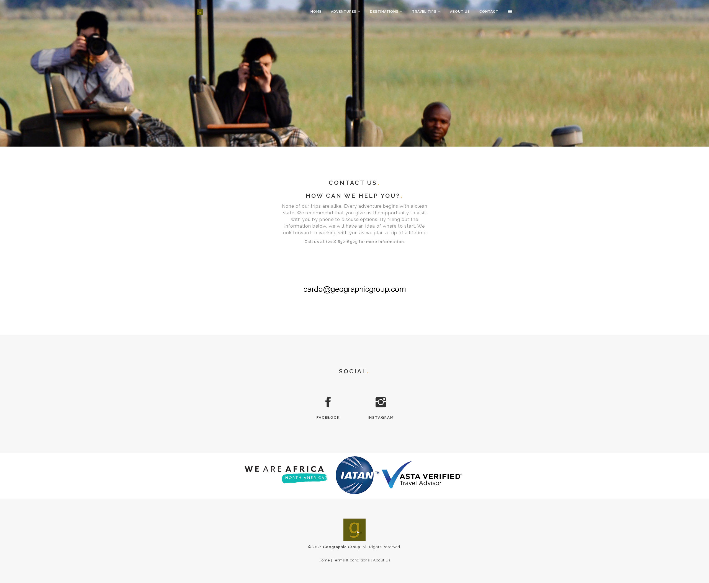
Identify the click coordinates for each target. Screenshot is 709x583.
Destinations (384, 12)
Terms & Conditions (351, 560)
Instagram (381, 417)
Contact (489, 12)
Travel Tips (424, 12)
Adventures (343, 12)
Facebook (328, 417)
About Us (460, 12)
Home (316, 12)
